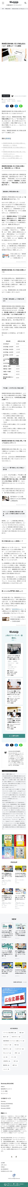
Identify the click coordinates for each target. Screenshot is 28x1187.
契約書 (8, 101)
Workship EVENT (5, 1106)
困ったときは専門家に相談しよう (12, 158)
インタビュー (7, 1044)
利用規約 (3, 1167)
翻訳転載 (6, 1065)
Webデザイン (7, 1048)
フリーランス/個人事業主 (9, 1032)
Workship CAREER (5, 1108)
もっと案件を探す (14, 735)
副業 (14, 1065)
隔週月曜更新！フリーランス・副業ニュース (13, 1040)
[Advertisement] (14, 25)
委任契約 (13, 101)
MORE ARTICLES (18, 982)
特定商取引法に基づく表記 (6, 1171)
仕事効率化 (6, 1061)
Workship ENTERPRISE (7, 1103)
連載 (21, 1032)
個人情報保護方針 (4, 1169)
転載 (17, 1044)
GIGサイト (3, 1116)
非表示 (8, 138)
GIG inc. (10, 1178)
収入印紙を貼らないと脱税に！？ (12, 156)
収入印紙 (4, 101)
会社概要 (3, 1162)
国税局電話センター (18, 609)
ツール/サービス (19, 1048)
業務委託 (19, 101)
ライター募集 (4, 1091)
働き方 (5, 1036)
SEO (16, 1061)
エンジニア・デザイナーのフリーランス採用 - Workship (14, 1124)
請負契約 (4, 102)
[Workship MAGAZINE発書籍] (14, 858)
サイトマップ (4, 1093)
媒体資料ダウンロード (6, 1089)
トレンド (6, 1069)
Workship (3, 1101)
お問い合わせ (4, 1164)
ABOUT (3, 1086)
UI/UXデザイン (16, 1036)
